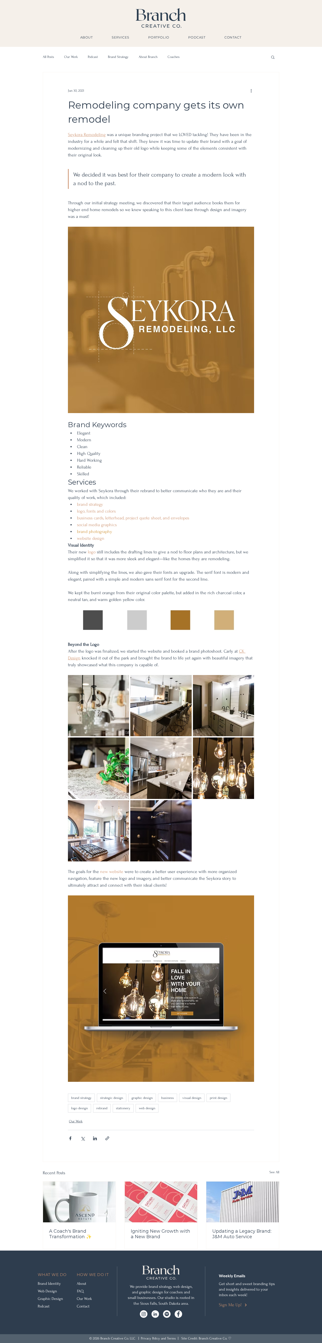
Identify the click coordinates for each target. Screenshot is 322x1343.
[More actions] (251, 90)
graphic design (142, 1098)
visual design (191, 1098)
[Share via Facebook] (70, 1138)
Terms (171, 1338)
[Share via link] (107, 1138)
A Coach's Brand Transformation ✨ (70, 1233)
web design (147, 1108)
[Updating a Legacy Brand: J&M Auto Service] (242, 1202)
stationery (123, 1108)
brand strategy (81, 1098)
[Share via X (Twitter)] (82, 1138)
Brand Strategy (118, 57)
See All (274, 1172)
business (167, 1098)
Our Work (71, 57)
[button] (272, 57)
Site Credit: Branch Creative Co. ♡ (206, 1338)
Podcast (93, 57)
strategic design (111, 1098)
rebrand (101, 1108)
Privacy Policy (150, 1338)
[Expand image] (98, 705)
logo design (79, 1108)
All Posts (48, 57)
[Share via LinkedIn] (95, 1138)
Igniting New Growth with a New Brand (160, 1233)
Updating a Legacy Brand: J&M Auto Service (241, 1233)
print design (218, 1098)
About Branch (148, 57)
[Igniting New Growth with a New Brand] (161, 1202)
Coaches (174, 57)
